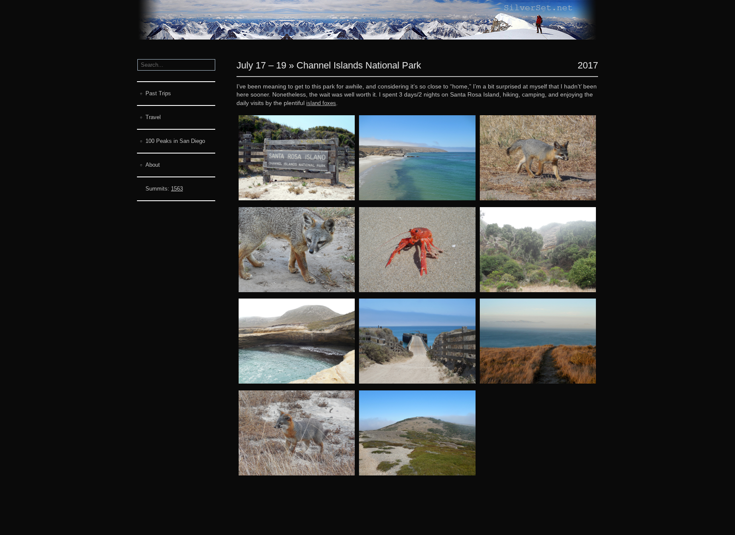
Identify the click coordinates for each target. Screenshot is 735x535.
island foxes (321, 103)
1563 (177, 188)
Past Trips (158, 93)
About (152, 165)
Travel (153, 117)
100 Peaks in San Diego (175, 141)
